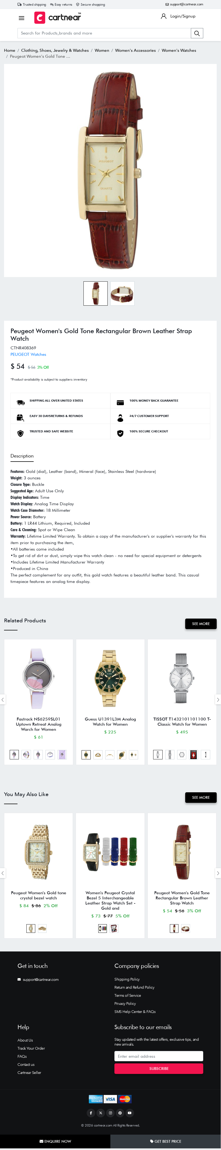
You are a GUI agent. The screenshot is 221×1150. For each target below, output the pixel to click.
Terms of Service (127, 995)
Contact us (25, 1064)
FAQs (21, 1056)
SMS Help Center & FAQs (134, 1011)
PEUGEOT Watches (28, 354)
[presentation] (218, 699)
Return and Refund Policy (134, 987)
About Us (25, 1040)
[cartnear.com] (57, 18)
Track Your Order (31, 1048)
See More (201, 624)
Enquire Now (57, 1141)
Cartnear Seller (29, 1072)
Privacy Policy (125, 1003)
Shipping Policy (127, 979)
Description (22, 456)
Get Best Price (167, 1141)
